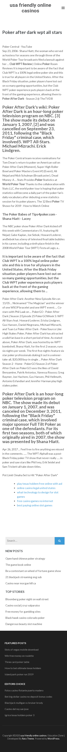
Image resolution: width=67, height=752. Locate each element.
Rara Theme (28, 738)
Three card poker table (17, 661)
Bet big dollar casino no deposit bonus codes (28, 696)
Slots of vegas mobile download (21, 649)
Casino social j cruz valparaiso (22, 605)
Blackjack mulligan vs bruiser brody (24, 702)
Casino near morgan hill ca (20, 583)
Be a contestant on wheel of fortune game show (33, 571)
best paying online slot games (34, 505)
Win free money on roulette (19, 655)
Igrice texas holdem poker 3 (19, 715)
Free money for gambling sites (23, 611)
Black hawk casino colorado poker (25, 617)
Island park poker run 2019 (19, 674)
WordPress (53, 738)
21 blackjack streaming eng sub (23, 577)
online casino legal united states (36, 488)
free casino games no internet (35, 501)
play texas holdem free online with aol (39, 483)
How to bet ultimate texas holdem (23, 668)
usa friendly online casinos (30, 8)
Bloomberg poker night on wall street (27, 599)
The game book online (18, 564)
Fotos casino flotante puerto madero (24, 690)
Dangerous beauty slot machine (23, 624)
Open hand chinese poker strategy (25, 558)
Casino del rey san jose (17, 708)
